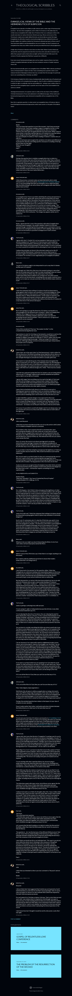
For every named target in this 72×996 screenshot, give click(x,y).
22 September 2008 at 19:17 (23, 283)
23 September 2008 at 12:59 (23, 546)
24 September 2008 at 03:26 (23, 677)
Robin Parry (19, 349)
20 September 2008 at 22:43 (23, 172)
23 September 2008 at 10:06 (23, 413)
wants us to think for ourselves (48, 724)
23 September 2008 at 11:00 (23, 506)
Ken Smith (18, 567)
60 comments (23, 970)
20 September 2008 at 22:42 (23, 150)
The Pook (18, 237)
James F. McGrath (20, 177)
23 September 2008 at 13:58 (23, 563)
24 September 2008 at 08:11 (23, 710)
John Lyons (18, 155)
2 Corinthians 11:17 (55, 718)
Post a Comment (16, 919)
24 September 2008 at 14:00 (23, 729)
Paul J (17, 811)
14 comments (23, 942)
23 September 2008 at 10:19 (23, 482)
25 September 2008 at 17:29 (23, 915)
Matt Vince (40, 991)
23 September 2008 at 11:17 (23, 534)
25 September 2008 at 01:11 (23, 806)
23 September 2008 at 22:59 (23, 598)
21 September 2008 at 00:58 (23, 189)
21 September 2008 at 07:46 (23, 216)
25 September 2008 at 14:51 (23, 859)
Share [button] (12, 113)
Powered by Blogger (37, 987)
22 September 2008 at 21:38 (23, 321)
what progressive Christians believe (48, 182)
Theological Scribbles (35, 5)
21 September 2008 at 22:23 (23, 232)
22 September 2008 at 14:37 (23, 258)
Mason (17, 262)
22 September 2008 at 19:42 (23, 303)
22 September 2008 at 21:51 (23, 345)
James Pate (18, 308)
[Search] (60, 5)
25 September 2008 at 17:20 (23, 878)
